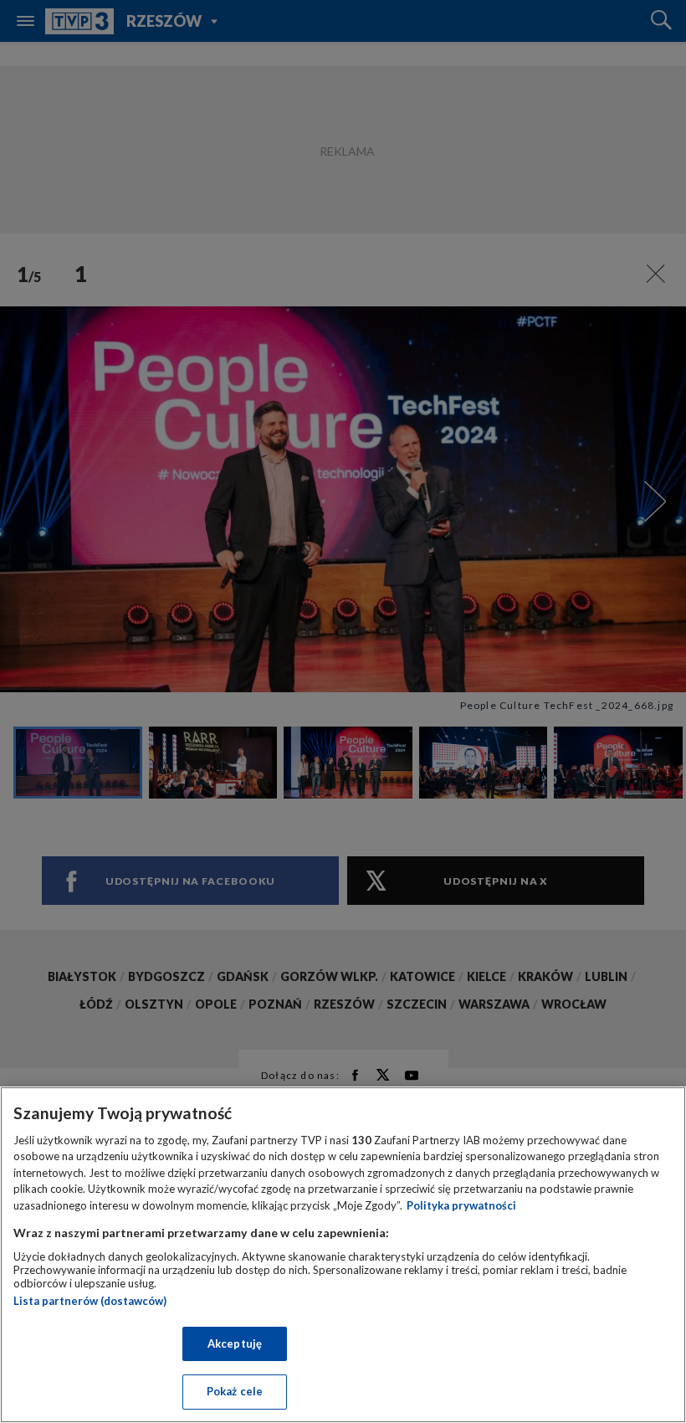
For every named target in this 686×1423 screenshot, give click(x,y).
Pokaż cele (235, 1391)
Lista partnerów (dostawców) (89, 1300)
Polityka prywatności (461, 1205)
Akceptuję (234, 1343)
